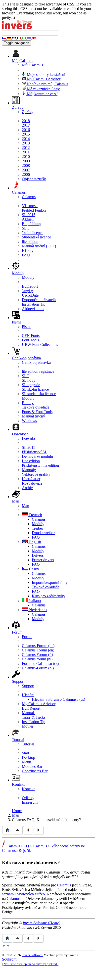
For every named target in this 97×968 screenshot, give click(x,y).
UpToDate (30, 295)
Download (30, 438)
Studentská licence (36, 237)
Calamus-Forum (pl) (38, 668)
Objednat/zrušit (34, 179)
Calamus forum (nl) (37, 659)
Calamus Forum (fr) (37, 654)
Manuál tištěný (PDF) (39, 246)
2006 (26, 174)
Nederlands (37, 610)
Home (17, 811)
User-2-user (31, 479)
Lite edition (31, 461)
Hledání (28, 695)
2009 (26, 161)
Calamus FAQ (17, 846)
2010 (26, 156)
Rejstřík (25, 850)
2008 (26, 165)
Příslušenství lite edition (40, 465)
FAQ (26, 255)
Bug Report (31, 708)
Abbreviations (33, 309)
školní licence (32, 232)
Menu (26, 762)
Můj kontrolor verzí (41, 94)
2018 (26, 121)
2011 (26, 152)
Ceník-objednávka (36, 362)
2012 (26, 147)
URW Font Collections (40, 344)
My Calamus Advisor (43, 79)
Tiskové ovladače (35, 407)
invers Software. (32, 955)
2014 (26, 139)
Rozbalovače (32, 483)
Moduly (28, 277)
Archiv (27, 488)
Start (25, 753)
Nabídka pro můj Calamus (47, 84)
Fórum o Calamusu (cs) (40, 663)
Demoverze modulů (37, 456)
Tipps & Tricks (33, 717)
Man (25, 506)
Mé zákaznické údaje (43, 89)
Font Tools (30, 340)
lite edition (30, 241)
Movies (28, 726)
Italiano (34, 601)
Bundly (28, 403)
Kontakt (28, 789)
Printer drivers (43, 560)
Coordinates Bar (35, 771)
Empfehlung (31, 224)
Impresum (30, 802)
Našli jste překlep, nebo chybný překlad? (30, 964)
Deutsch (35, 515)
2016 (26, 130)
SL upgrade (31, 385)
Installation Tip (33, 304)
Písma (26, 326)
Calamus (29, 197)
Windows (29, 420)
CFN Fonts (31, 335)
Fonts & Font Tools (37, 412)
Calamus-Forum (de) (38, 646)
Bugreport (30, 286)
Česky (33, 569)
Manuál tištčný (33, 416)
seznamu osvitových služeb (23, 894)
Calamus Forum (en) (38, 650)
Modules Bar (32, 766)
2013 (26, 143)
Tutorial (28, 744)
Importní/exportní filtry (50, 582)
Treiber (37, 528)
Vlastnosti (30, 206)
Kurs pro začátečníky (48, 596)
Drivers (38, 555)
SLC (25, 228)
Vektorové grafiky (36, 474)
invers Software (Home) (41, 923)
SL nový (28, 380)
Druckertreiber (43, 533)
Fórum (27, 637)
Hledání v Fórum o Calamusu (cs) (58, 699)
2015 (26, 134)
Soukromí (9, 959)
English (34, 542)
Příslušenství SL (34, 452)
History (28, 250)
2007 (26, 170)
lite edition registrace (38, 371)
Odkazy (28, 798)
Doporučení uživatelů (39, 300)
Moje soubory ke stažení (45, 74)
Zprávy (27, 112)
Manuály (29, 470)
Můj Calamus (32, 65)
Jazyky (27, 291)
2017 (26, 125)
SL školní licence (35, 389)
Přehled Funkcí (34, 210)
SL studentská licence (39, 394)
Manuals (28, 713)
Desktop (28, 757)
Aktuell (28, 219)
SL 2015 (28, 215)
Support (28, 686)
